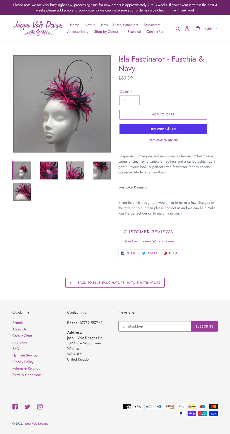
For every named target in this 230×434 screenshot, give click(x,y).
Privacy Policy (22, 361)
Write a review (163, 241)
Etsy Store (19, 342)
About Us (19, 329)
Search (17, 322)
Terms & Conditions (26, 374)
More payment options (163, 139)
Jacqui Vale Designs (36, 423)
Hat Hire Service (24, 355)
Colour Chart (22, 335)
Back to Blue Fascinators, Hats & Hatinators (118, 282)
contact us (172, 207)
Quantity (125, 91)
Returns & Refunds (26, 368)
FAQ (15, 348)
